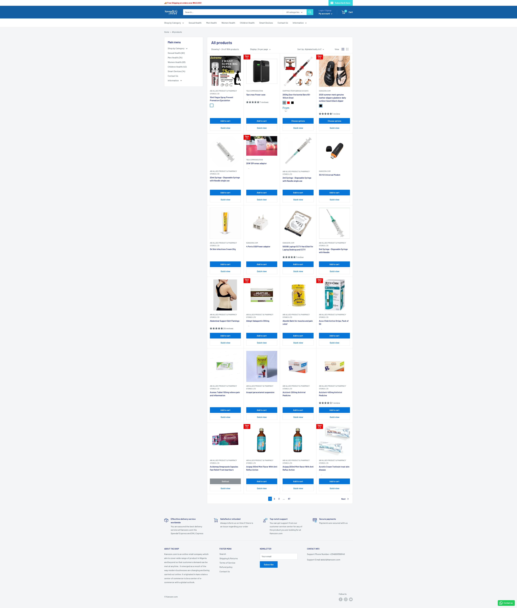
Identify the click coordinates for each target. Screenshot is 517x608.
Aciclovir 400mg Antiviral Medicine (330, 394)
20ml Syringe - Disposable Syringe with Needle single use (225, 179)
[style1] (211, 105)
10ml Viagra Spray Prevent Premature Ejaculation (221, 99)
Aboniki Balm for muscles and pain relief (298, 322)
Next (343, 499)
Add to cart (225, 121)
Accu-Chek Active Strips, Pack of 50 (334, 322)
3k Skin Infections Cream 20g (223, 249)
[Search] (310, 12)
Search (222, 554)
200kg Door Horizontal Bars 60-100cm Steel (296, 96)
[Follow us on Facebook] (341, 599)
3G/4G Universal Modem (329, 175)
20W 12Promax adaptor (256, 163)
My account (324, 13)
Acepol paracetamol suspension (260, 392)
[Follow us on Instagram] (346, 599)
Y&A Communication (254, 91)
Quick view (225, 128)
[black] (292, 102)
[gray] (284, 102)
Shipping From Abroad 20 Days (295, 91)
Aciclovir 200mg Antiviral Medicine (294, 394)
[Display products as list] (347, 49)
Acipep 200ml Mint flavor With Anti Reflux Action (298, 468)
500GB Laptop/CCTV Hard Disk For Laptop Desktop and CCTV (298, 248)
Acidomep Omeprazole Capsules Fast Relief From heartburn (224, 468)
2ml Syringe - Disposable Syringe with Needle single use (297, 179)
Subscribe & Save (342, 3)
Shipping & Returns (228, 558)
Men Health (211, 22)
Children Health (247, 22)
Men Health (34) (175, 57)
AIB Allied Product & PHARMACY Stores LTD (223, 92)
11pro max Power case (255, 94)
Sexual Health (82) (176, 53)
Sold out (225, 481)
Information (298, 22)
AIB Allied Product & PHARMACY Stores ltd (296, 387)
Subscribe (269, 564)
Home (166, 32)
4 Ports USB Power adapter (258, 246)
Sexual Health (195, 22)
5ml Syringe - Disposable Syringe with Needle (333, 250)
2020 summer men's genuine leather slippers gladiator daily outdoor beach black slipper (332, 97)
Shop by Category (172, 22)
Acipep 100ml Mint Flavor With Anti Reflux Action (261, 468)
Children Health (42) (177, 66)
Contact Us (283, 22)
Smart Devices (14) (176, 71)
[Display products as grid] (343, 49)
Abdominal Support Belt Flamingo (224, 321)
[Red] (288, 102)
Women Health (228, 22)
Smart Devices (266, 22)
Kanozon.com (325, 91)
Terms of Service (227, 562)
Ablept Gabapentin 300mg (257, 321)
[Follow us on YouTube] (351, 599)
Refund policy (226, 567)
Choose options (298, 121)
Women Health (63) (176, 62)
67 (289, 499)
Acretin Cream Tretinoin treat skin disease (334, 468)
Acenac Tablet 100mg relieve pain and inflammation (225, 394)
